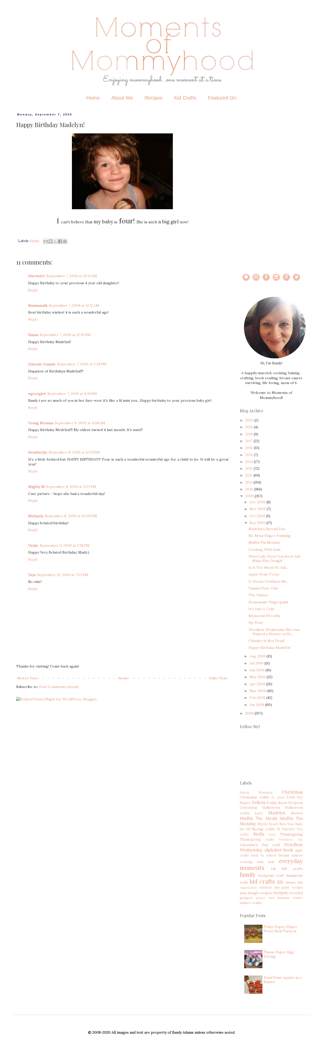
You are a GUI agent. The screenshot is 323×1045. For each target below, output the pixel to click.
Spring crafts (263, 829)
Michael (297, 813)
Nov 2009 (258, 509)
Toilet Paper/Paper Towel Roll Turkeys (280, 928)
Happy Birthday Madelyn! (269, 647)
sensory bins (265, 898)
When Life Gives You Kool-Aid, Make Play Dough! (275, 558)
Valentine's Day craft (260, 845)
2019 (249, 427)
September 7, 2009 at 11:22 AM (74, 305)
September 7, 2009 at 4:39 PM (72, 393)
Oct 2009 (258, 516)
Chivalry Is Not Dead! (266, 640)
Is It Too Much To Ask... (268, 567)
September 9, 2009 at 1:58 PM (65, 545)
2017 (249, 441)
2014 (249, 461)
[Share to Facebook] (60, 241)
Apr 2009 (258, 684)
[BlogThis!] (50, 241)
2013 (249, 468)
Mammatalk (37, 305)
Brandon (265, 792)
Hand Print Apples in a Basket (282, 979)
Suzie (272, 834)
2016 (249, 447)
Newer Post (27, 678)
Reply (33, 290)
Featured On (222, 98)
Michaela (35, 516)
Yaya (32, 575)
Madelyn (277, 813)
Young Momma (40, 423)
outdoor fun (269, 887)
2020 (249, 420)
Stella (258, 834)
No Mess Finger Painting (270, 535)
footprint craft (271, 875)
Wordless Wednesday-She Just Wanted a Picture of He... (274, 631)
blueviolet (36, 276)
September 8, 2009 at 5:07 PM (71, 486)
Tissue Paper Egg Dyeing (279, 954)
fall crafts (292, 868)
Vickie (33, 545)
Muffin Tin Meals (258, 818)
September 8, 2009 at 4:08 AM (80, 423)
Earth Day (294, 797)
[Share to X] (55, 241)
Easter (245, 802)
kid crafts (262, 881)
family (34, 241)
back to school (263, 855)
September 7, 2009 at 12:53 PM (65, 334)
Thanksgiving (291, 834)
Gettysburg (248, 807)
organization (248, 887)
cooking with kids (257, 862)
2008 (250, 713)
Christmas (292, 792)
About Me (122, 98)
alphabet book (278, 850)
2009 (250, 496)
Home (93, 98)
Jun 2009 (257, 670)
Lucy (259, 813)
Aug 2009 (258, 656)
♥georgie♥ (37, 393)
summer (283, 898)
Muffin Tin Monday (264, 542)
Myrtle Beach (268, 824)
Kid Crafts (185, 98)
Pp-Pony (256, 622)
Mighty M (36, 486)
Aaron (244, 792)
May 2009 (258, 677)
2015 (249, 455)
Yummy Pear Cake (264, 588)
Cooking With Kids (265, 549)
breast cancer (290, 855)
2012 (249, 475)
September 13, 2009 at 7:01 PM (62, 575)
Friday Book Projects (284, 802)
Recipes (154, 98)
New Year (286, 824)
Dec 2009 (258, 502)
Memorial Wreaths (264, 615)
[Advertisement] (271, 189)
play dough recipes (256, 893)
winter (298, 898)
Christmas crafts (254, 797)
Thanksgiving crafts (257, 839)
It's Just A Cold (261, 609)
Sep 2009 (258, 522)
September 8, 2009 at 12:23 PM (74, 452)
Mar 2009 (258, 690)
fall (273, 869)
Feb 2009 (258, 697)
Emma (33, 334)
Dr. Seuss (277, 797)
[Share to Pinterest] (64, 241)
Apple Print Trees (264, 574)
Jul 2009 (257, 663)
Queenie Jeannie (42, 364)
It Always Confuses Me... (269, 581)
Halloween (271, 807)
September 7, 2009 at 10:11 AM (71, 276)
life (280, 882)
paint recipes (292, 887)
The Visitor (258, 595)
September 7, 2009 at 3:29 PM (81, 364)
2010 (249, 489)
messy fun (294, 882)
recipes (280, 892)
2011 (249, 482)
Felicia (258, 802)
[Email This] (45, 241)
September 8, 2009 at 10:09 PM (71, 516)
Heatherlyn (37, 452)
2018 (249, 434)
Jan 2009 (257, 704)
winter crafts (251, 902)
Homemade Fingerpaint (268, 602)
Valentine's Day (291, 839)
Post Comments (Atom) (58, 686)
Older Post (218, 678)
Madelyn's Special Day (267, 529)
